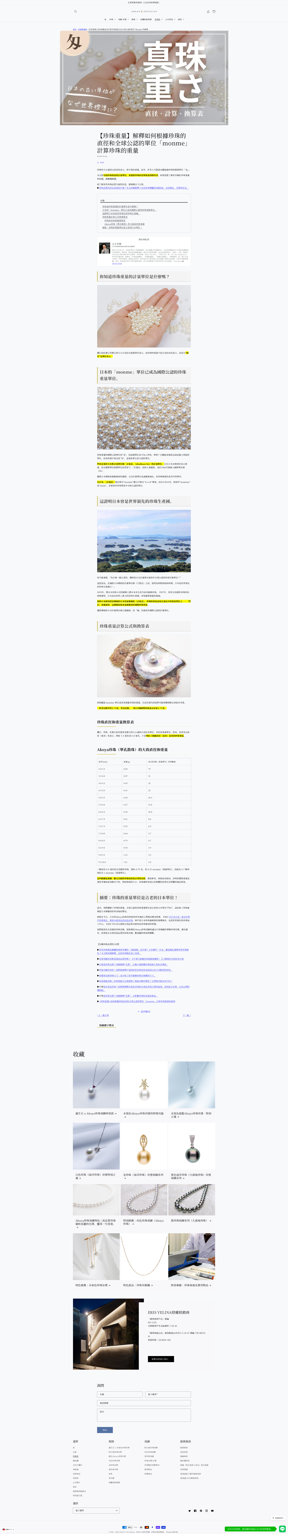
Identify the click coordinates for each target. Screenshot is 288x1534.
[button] (76, 11)
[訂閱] (116, 1511)
